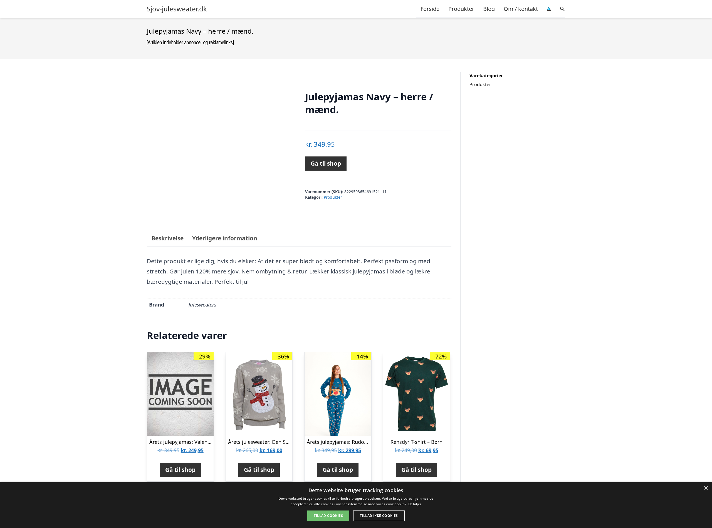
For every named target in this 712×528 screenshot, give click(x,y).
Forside (430, 9)
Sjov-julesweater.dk (177, 8)
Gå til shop (326, 163)
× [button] (706, 488)
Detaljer (414, 504)
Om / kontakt (521, 9)
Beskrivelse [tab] (167, 238)
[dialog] (356, 505)
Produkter (461, 9)
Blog (489, 9)
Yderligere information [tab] (224, 238)
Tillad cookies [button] (328, 515)
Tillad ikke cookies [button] (379, 515)
